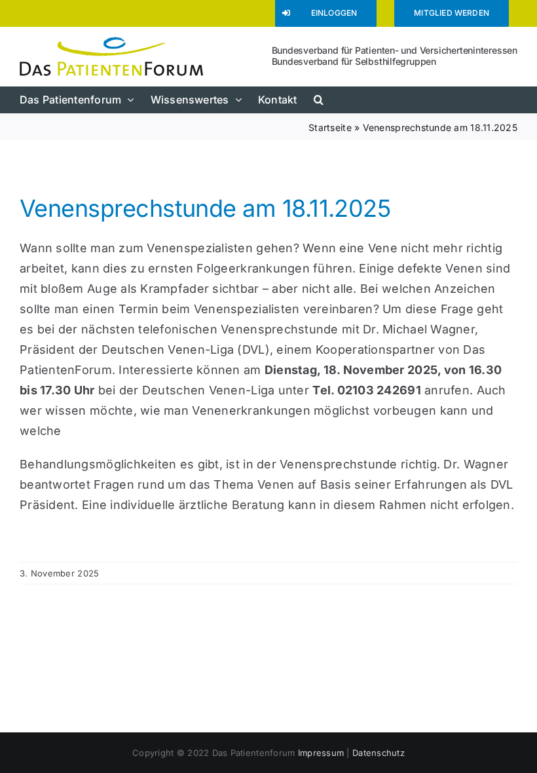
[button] (319, 99)
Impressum (321, 752)
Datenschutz (378, 752)
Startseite (330, 127)
